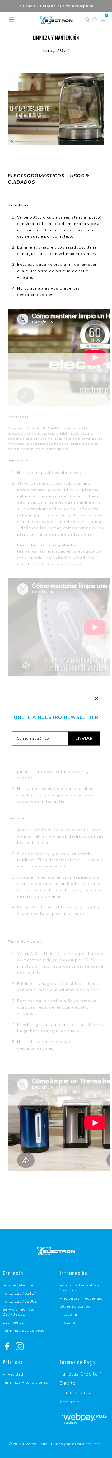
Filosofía (68, 1314)
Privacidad (13, 1374)
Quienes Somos (75, 1306)
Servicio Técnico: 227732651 (18, 1312)
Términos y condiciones (25, 1382)
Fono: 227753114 (20, 1293)
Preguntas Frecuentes (81, 1298)
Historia (68, 1322)
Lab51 (97, 1444)
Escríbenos (13, 1322)
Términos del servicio (23, 1330)
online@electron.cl (21, 1285)
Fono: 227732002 (20, 1301)
